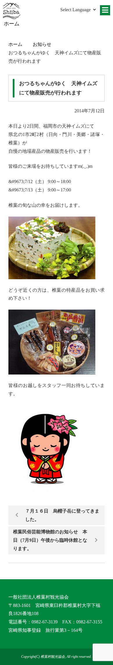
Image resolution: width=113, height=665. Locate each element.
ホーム (15, 44)
